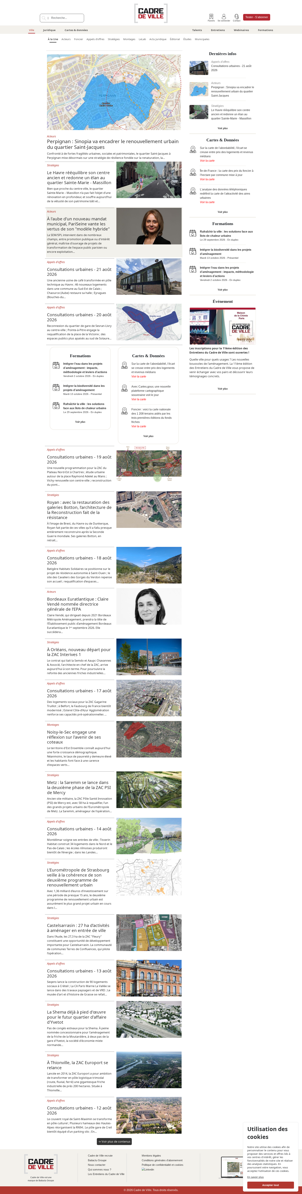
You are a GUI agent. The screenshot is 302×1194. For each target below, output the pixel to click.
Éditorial (175, 39)
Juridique (49, 30)
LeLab (142, 39)
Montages (129, 39)
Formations (265, 30)
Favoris (211, 21)
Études (187, 39)
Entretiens (218, 30)
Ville (31, 30)
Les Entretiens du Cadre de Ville (106, 1174)
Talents (197, 30)
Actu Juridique (157, 39)
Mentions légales (151, 1155)
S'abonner (256, 17)
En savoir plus (255, 1177)
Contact (236, 21)
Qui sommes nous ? (99, 1169)
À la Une (53, 39)
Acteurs (66, 39)
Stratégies (114, 39)
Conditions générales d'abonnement (162, 1160)
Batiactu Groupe (97, 1160)
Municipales (202, 39)
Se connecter (224, 21)
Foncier (78, 39)
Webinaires (241, 30)
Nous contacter (96, 1164)
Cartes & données (76, 30)
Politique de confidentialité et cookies (162, 1164)
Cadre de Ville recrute (100, 1155)
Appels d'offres (95, 39)
